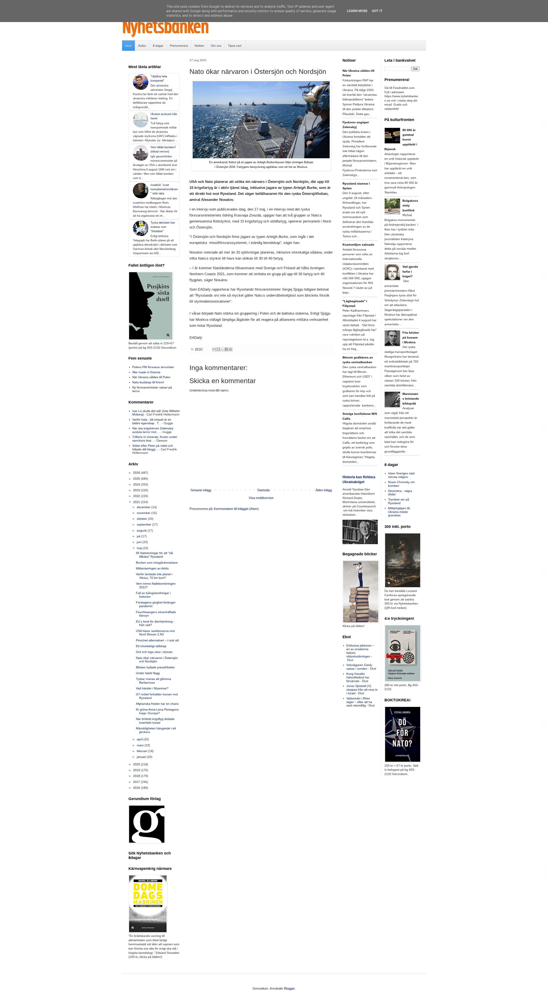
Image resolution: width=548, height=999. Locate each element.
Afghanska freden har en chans (157, 703)
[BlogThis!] (218, 349)
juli (139, 536)
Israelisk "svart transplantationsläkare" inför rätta (164, 189)
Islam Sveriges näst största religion (401, 475)
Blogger (289, 988)
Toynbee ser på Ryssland (398, 501)
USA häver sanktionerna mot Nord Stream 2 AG (155, 632)
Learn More (357, 11)
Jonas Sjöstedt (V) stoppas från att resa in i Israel (362, 689)
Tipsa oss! (235, 45)
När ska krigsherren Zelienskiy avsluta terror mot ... (152, 430)
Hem (128, 45)
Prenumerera (179, 45)
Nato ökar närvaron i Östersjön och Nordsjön (157, 659)
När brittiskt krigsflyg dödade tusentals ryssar (155, 720)
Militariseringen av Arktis (152, 568)
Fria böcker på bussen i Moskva (410, 337)
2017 (137, 782)
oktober (142, 518)
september (144, 524)
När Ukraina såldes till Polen (151, 377)
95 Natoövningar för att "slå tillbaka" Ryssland (154, 554)
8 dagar (158, 45)
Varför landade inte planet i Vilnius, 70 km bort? (154, 575)
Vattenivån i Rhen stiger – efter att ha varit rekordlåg (359, 702)
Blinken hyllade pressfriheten (155, 667)
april (140, 739)
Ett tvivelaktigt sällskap (151, 646)
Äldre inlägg (324, 490)
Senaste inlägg (201, 490)
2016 (137, 787)
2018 (137, 776)
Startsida (263, 490)
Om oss (216, 45)
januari (142, 757)
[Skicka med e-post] (214, 349)
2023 (137, 490)
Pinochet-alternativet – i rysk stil (157, 640)
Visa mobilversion (261, 498)
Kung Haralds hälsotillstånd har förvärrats (357, 677)
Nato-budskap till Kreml (148, 382)
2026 (137, 472)
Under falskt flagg (148, 673)
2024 (137, 484)
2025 (137, 478)
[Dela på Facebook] (226, 349)
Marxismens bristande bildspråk (410, 398)
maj (140, 548)
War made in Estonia (146, 372)
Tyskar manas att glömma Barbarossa (153, 680)
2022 (137, 496)
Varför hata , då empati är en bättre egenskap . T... (151, 421)
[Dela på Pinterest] (230, 349)
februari (142, 751)
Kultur (142, 45)
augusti (142, 530)
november (144, 513)
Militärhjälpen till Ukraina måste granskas (399, 511)
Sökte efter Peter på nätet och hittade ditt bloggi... (152, 447)
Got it (377, 11)
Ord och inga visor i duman (154, 652)
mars (140, 745)
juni (139, 542)
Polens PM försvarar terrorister (153, 367)
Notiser (199, 45)
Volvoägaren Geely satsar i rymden (359, 666)
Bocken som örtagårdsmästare (157, 562)
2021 (137, 502)
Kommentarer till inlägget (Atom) (236, 509)
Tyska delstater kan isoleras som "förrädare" (162, 227)
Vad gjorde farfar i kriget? (410, 271)
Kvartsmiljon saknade (358, 244)
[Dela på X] (222, 349)
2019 (137, 770)
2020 (137, 764)
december (144, 507)
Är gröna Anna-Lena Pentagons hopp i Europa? (157, 711)
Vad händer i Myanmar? (152, 688)
